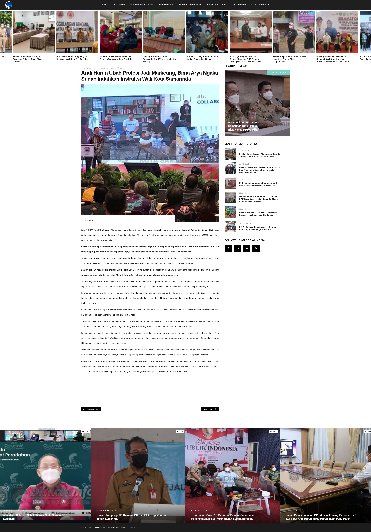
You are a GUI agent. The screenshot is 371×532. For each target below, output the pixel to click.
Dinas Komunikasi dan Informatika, (102, 527)
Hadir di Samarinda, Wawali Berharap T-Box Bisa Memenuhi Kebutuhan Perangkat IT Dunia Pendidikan (259, 170)
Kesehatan (103, 511)
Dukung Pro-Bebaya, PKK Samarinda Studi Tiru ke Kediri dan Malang (159, 59)
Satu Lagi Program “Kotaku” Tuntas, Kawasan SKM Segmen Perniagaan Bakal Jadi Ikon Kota (245, 59)
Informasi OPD (278, 73)
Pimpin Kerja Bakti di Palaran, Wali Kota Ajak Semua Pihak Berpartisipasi (289, 59)
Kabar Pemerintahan (14, 511)
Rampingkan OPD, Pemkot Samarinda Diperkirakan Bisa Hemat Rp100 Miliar (244, 126)
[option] (207, 35)
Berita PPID (90, 221)
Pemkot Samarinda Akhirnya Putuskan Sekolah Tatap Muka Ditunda (27, 59)
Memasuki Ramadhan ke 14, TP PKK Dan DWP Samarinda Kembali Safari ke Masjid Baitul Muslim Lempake (258, 199)
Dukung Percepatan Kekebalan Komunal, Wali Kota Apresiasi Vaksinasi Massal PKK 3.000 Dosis (332, 59)
